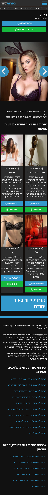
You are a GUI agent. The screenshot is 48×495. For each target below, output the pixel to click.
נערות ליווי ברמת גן (21, 421)
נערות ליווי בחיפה (38, 462)
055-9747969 (37, 283)
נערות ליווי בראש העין (15, 409)
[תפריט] (45, 3)
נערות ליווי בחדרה (17, 456)
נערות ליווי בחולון (20, 391)
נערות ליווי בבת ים (18, 379)
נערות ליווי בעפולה (38, 480)
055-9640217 (13, 203)
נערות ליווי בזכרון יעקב (36, 456)
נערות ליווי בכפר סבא (21, 397)
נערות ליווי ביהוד (39, 397)
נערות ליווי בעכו (23, 474)
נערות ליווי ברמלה (38, 421)
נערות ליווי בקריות (38, 486)
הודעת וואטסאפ (25, 29)
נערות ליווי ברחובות (16, 415)
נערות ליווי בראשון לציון (36, 415)
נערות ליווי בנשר (39, 474)
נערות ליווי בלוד (39, 403)
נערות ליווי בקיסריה (20, 480)
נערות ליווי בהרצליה (37, 391)
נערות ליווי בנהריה (38, 468)
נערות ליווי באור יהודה (29, 303)
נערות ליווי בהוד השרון (17, 385)
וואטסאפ (37, 209)
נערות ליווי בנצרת (21, 468)
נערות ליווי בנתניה (23, 403)
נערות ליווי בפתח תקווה (36, 409)
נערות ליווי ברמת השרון (36, 427)
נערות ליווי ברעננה (16, 427)
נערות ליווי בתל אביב (37, 433)
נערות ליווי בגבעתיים (37, 385)
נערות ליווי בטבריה (21, 462)
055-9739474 (25, 23)
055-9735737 (37, 203)
